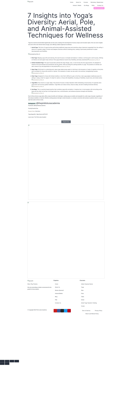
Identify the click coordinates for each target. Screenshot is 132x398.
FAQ (56, 299)
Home (71, 2)
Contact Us (100, 5)
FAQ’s (93, 5)
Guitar (82, 299)
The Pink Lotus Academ (40, 117)
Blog (56, 296)
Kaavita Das (35, 108)
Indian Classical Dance (87, 284)
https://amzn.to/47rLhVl (42, 114)
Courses (86, 2)
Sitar (82, 290)
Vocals (83, 306)
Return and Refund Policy (92, 313)
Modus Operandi (59, 290)
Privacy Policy (98, 310)
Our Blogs (86, 5)
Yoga (82, 287)
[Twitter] (65, 310)
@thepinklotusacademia (48, 103)
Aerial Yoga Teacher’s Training (89, 303)
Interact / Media (77, 5)
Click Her (37, 111)
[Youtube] (55, 310)
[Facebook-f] (59, 310)
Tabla (82, 296)
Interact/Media (59, 293)
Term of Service (86, 310)
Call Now (29, 348)
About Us (78, 2)
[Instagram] (62, 310)
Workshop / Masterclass (97, 2)
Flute (82, 293)
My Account (99, 8)
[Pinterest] (69, 310)
